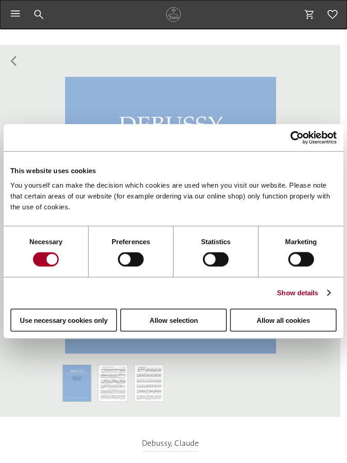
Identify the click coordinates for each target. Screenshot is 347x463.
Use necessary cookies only (64, 320)
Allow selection (174, 320)
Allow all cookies (283, 320)
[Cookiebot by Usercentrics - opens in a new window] (297, 138)
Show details (297, 293)
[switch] (131, 259)
